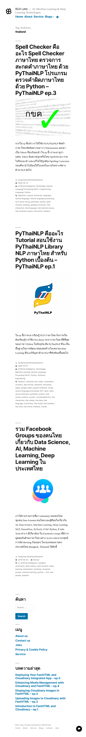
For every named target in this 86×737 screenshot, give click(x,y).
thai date (39, 400)
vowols (44, 407)
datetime (38, 385)
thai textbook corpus (24, 211)
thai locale (38, 403)
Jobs (18, 645)
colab (40, 382)
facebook (37, 569)
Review (36, 560)
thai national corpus (46, 208)
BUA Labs (21, 9)
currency (19, 385)
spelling (26, 205)
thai (47, 572)
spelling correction (38, 205)
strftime (25, 397)
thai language (31, 208)
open (46, 391)
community (20, 566)
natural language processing (42, 198)
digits (17, 388)
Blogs (48, 16)
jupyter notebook (40, 388)
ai (18, 563)
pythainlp (35, 202)
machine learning (29, 572)
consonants (48, 382)
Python (27, 192)
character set (31, 382)
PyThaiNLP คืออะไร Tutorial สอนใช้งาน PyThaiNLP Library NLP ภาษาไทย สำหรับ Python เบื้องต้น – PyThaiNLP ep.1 (41, 250)
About (28, 16)
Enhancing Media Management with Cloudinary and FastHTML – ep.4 (39, 684)
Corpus (30, 195)
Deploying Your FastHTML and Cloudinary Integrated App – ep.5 (37, 676)
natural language (22, 198)
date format (28, 385)
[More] (57, 17)
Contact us (22, 640)
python (43, 202)
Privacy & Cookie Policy (31, 649)
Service (39, 16)
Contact (49, 728)
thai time (19, 407)
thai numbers (49, 403)
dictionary (38, 195)
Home (19, 16)
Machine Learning (22, 372)
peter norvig (25, 202)
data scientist (42, 566)
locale (50, 388)
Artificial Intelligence (26, 186)
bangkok (42, 563)
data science (31, 566)
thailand (46, 211)
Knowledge (40, 186)
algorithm (22, 195)
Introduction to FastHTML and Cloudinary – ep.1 (35, 707)
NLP (17, 202)
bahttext (21, 382)
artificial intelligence (28, 563)
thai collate (29, 400)
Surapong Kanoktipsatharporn (30, 180)
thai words (38, 211)
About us (21, 636)
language (47, 195)
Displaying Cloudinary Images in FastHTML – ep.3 (37, 692)
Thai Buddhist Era (43, 397)
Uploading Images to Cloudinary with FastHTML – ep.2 (40, 700)
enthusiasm (28, 569)
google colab (26, 388)
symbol (32, 397)
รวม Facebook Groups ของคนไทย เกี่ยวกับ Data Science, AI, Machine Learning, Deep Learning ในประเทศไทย (42, 448)
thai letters (28, 403)
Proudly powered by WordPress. (37, 725)
